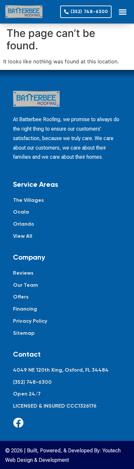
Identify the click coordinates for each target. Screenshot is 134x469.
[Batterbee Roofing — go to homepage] (24, 11)
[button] (122, 12)
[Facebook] (18, 422)
